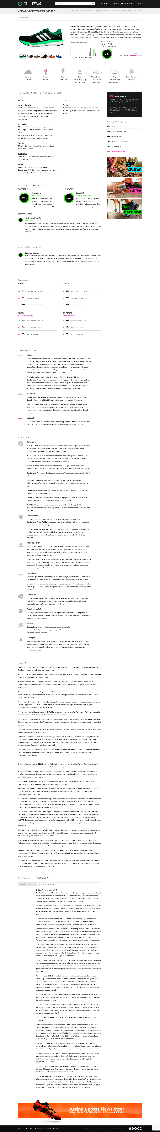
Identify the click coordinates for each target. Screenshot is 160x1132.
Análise (139, 11)
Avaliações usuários (114, 11)
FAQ (31, 1129)
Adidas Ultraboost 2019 (35, 291)
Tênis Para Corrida (34, 220)
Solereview (38, 195)
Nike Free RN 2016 (77, 305)
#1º (19, 291)
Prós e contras (80, 11)
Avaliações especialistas (100, 11)
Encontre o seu (128, 4)
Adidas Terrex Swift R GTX (35, 305)
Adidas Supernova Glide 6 (46, 884)
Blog (140, 4)
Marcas (104, 4)
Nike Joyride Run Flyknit (79, 291)
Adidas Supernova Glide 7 (27, 884)
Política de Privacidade (43, 1129)
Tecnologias (132, 11)
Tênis (72, 11)
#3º (19, 305)
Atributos (124, 11)
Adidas (28, 17)
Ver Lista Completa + (116, 151)
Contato (56, 1129)
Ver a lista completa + (25, 286)
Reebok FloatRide (77, 334)
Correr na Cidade (85, 195)
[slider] (136, 55)
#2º (19, 298)
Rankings (114, 4)
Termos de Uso (23, 1129)
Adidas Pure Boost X (33, 298)
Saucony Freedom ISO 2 (79, 298)
